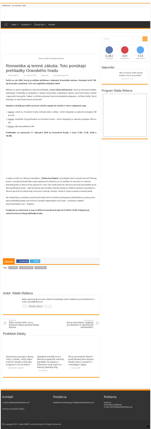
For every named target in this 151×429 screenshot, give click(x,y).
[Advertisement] (51, 44)
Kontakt (52, 24)
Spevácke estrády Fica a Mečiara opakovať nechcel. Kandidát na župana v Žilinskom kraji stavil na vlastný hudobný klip (50, 362)
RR (6, 24)
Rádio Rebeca (13, 75)
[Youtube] (149, 6)
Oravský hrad (26, 268)
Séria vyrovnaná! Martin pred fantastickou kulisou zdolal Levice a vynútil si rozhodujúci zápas (81, 360)
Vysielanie (25, 24)
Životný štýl (39, 24)
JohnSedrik (39, 424)
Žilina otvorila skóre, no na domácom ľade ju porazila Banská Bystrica (24, 323)
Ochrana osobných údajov (13, 409)
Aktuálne (44, 75)
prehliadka (41, 268)
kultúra (13, 268)
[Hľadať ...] (144, 38)
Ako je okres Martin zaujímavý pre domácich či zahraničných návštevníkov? (80, 323)
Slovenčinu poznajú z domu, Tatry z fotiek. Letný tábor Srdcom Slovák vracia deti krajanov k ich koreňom (20, 360)
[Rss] (143, 6)
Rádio (14, 24)
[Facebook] (146, 6)
